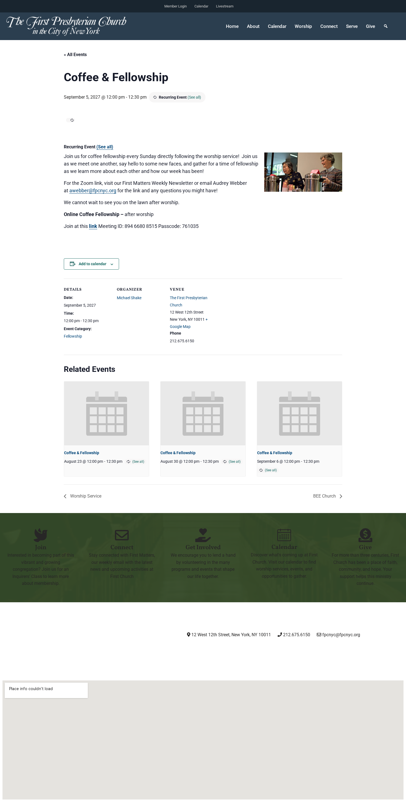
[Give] (365, 535)
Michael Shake (129, 298)
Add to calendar (92, 264)
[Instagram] (215, 650)
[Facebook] (243, 650)
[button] (385, 26)
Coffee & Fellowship (81, 453)
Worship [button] (303, 26)
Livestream (224, 6)
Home (232, 26)
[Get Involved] (203, 535)
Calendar (201, 6)
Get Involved (203, 547)
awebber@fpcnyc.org (92, 190)
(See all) (194, 97)
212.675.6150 (296, 634)
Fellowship (73, 336)
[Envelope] (300, 650)
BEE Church (325, 496)
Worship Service (85, 496)
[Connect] (122, 535)
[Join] (41, 535)
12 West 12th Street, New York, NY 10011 (230, 634)
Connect (121, 547)
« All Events (75, 54)
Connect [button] (329, 26)
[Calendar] (284, 535)
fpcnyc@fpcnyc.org (341, 634)
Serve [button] (352, 26)
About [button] (253, 26)
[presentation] (106, 413)
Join (40, 547)
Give (370, 26)
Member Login (175, 6)
